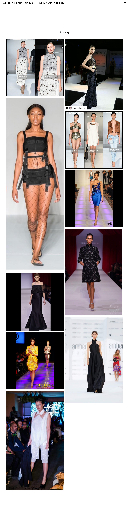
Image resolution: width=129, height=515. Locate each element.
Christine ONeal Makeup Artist (34, 2)
